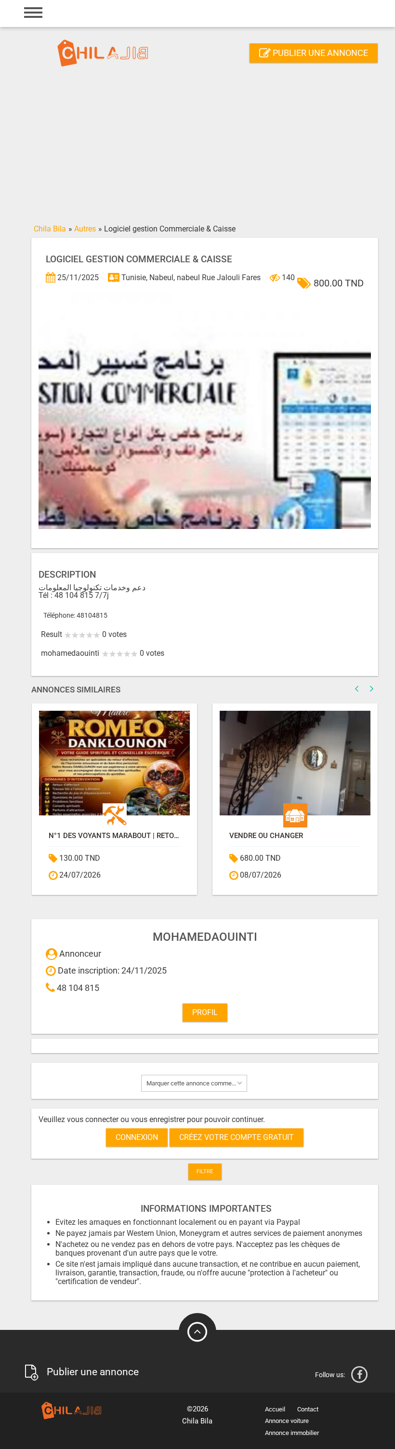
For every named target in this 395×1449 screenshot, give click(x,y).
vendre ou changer (213, 836)
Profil (205, 1012)
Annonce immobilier (292, 1432)
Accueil (275, 1409)
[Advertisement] (197, 148)
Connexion (137, 1137)
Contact (307, 1409)
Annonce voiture (287, 1420)
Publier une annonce (319, 53)
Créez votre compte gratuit (236, 1137)
